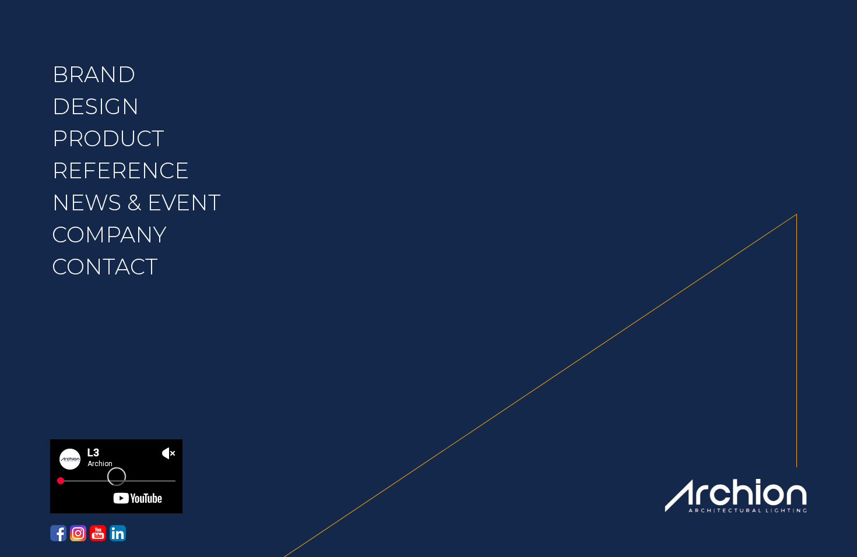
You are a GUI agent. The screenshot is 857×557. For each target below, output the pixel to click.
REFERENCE (120, 170)
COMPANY (109, 234)
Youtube (98, 533)
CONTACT (105, 266)
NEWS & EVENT (136, 202)
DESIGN (95, 106)
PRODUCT (108, 138)
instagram (78, 533)
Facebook (58, 533)
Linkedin (118, 533)
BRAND (93, 74)
